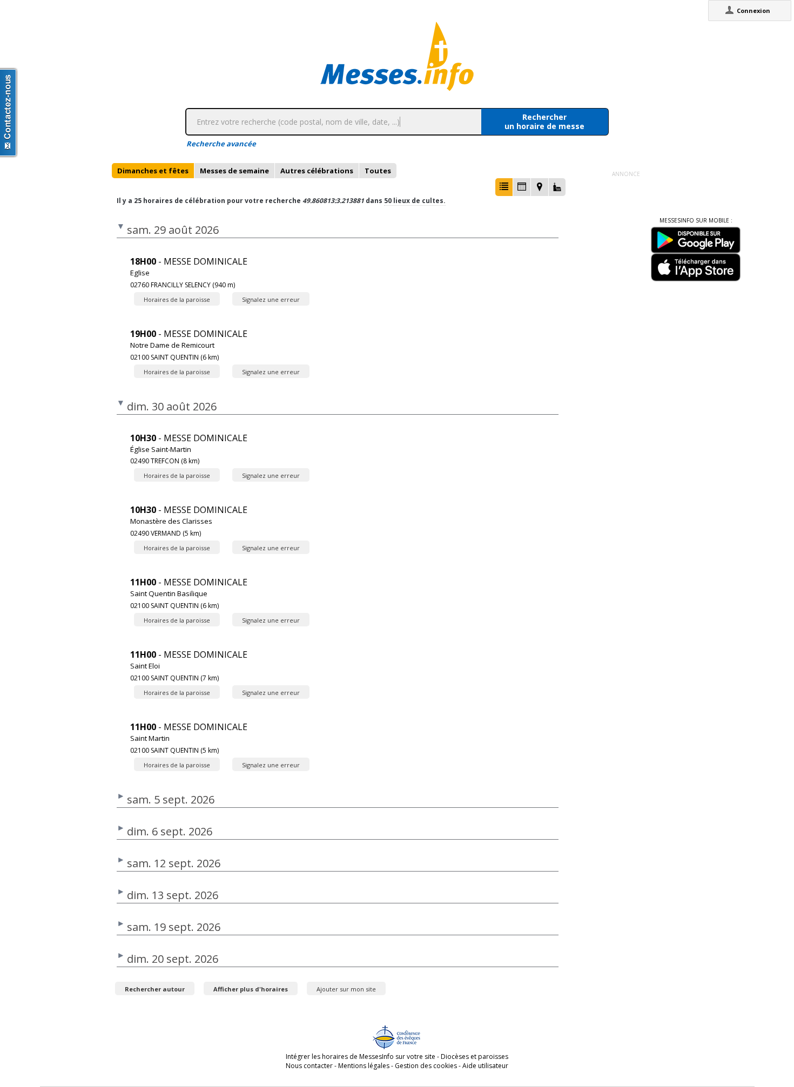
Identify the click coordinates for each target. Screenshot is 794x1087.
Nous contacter (309, 1065)
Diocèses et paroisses (474, 1056)
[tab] (153, 170)
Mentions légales (363, 1065)
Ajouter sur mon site (346, 989)
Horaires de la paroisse (177, 299)
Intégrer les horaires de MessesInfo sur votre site (360, 1056)
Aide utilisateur (485, 1065)
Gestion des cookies (426, 1065)
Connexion (753, 10)
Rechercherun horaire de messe (544, 121)
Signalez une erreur (271, 299)
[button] (504, 187)
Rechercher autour (155, 989)
